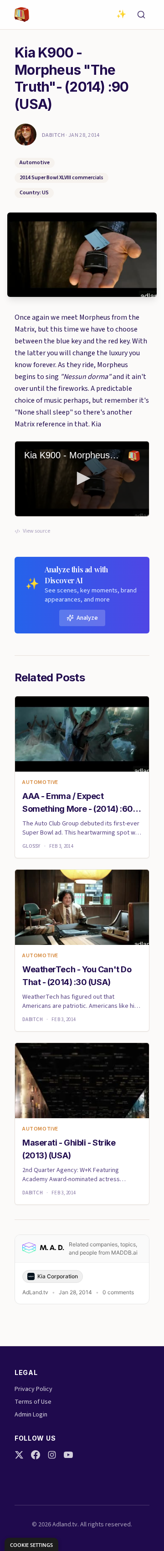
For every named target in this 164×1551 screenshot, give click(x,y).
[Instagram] (51, 1454)
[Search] (141, 14)
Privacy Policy (33, 1389)
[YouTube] (68, 1454)
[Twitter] (19, 1454)
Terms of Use (33, 1401)
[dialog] (31, 1544)
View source (36, 531)
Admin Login (31, 1414)
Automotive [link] (40, 782)
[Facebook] (35, 1454)
